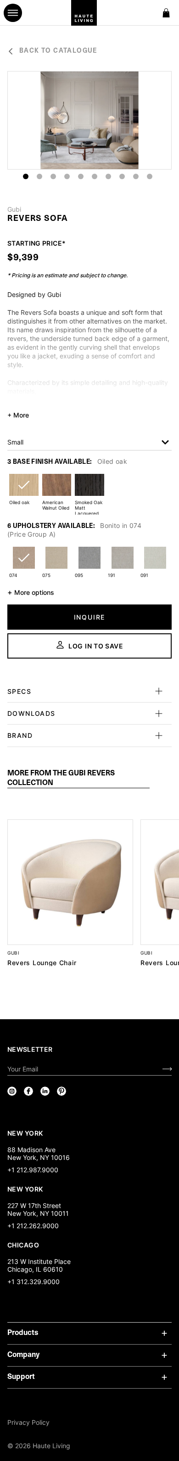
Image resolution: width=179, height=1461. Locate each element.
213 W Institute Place (39, 1261)
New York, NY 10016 (38, 1157)
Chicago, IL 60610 (35, 1269)
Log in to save (95, 646)
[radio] (23, 490)
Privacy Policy (28, 1422)
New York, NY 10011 (38, 1213)
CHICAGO (23, 1244)
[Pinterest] (61, 1091)
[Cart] (166, 13)
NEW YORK (26, 1133)
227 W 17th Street (34, 1205)
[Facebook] (28, 1091)
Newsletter (30, 1049)
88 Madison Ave (31, 1149)
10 (149, 176)
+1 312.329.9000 (33, 1281)
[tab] (78, 778)
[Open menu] (13, 13)
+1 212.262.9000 (33, 1226)
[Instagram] (12, 1091)
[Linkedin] (45, 1091)
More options (30, 592)
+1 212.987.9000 (32, 1170)
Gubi (14, 209)
